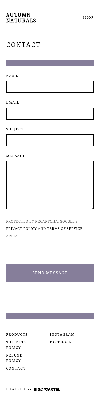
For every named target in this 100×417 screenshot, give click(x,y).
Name (12, 76)
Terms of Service (65, 229)
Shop (88, 18)
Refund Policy (14, 358)
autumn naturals (21, 18)
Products (17, 335)
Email (12, 102)
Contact (16, 369)
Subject (15, 129)
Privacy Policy (21, 229)
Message (15, 156)
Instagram (62, 335)
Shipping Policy (16, 345)
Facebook (61, 342)
